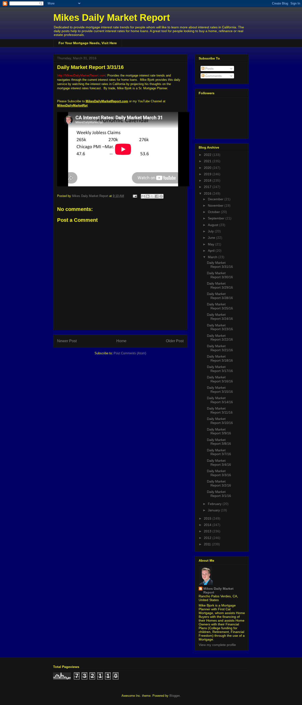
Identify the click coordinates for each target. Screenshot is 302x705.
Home (121, 341)
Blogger (174, 695)
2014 (208, 525)
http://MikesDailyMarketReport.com (81, 75)
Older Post (175, 341)
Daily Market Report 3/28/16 (220, 296)
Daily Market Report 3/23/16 (220, 327)
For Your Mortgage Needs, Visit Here (88, 43)
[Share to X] (152, 196)
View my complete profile (217, 645)
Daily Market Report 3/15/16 (220, 389)
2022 (208, 155)
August (213, 225)
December (216, 199)
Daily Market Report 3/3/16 (219, 473)
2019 (208, 174)
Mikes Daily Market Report (111, 17)
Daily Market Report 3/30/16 (220, 275)
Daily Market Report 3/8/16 (219, 442)
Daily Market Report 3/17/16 (220, 369)
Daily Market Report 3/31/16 (220, 265)
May (211, 244)
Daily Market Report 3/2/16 (219, 483)
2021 (208, 161)
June (212, 237)
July (211, 231)
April (211, 250)
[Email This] (143, 196)
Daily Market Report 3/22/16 (220, 338)
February (215, 504)
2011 (208, 544)
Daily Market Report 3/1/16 (219, 494)
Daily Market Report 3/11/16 (220, 410)
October (214, 212)
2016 (208, 193)
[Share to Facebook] (156, 196)
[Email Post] (134, 196)
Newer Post (67, 341)
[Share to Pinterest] (161, 196)
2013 (208, 531)
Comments (213, 76)
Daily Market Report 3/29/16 (220, 285)
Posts (209, 68)
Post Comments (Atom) (130, 353)
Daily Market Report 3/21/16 (220, 348)
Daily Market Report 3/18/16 (220, 358)
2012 (208, 538)
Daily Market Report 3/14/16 (220, 400)
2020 (208, 168)
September (216, 218)
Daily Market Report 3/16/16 (220, 379)
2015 (208, 518)
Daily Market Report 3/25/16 (220, 306)
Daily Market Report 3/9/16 (219, 431)
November (216, 205)
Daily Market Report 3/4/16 (219, 462)
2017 (208, 187)
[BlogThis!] (147, 196)
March (213, 257)
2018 (208, 180)
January (214, 510)
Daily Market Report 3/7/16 (219, 452)
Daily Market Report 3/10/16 (220, 421)
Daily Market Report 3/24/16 (220, 316)
